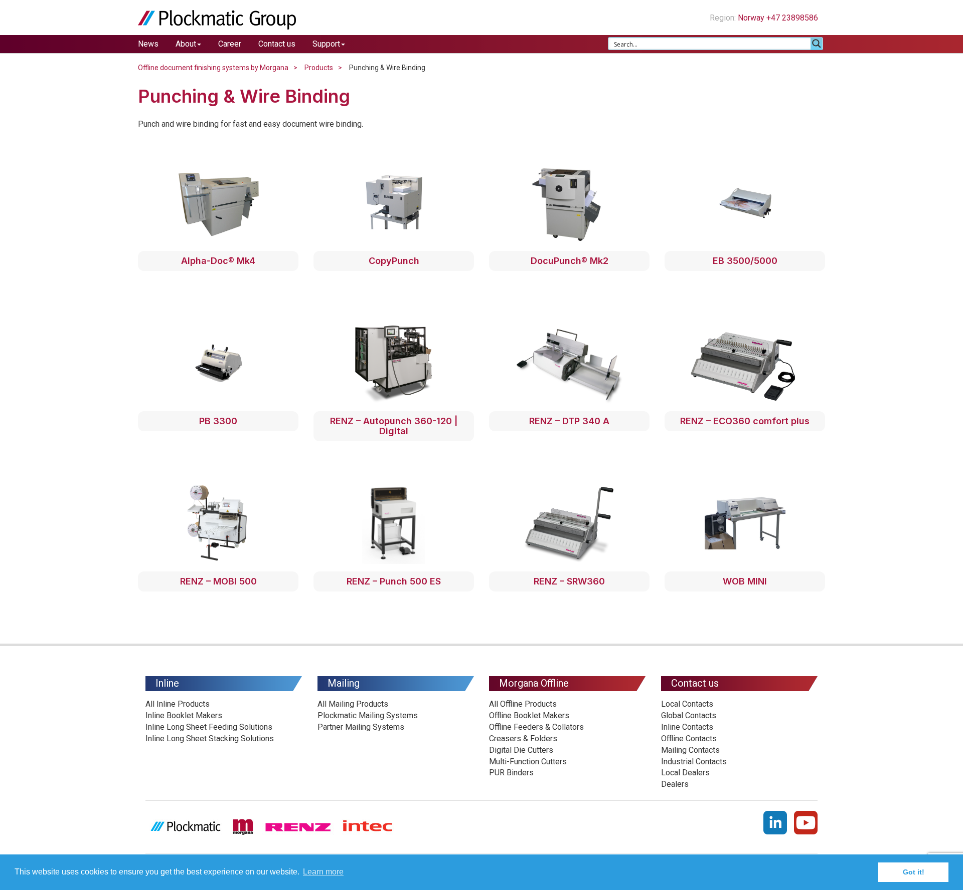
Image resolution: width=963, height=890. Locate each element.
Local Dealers (685, 772)
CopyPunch (394, 260)
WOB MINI (745, 581)
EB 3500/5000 (745, 260)
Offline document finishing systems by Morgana (213, 68)
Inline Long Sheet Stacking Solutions (209, 738)
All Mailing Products (352, 704)
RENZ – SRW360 (569, 581)
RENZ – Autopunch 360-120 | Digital (393, 426)
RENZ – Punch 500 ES (394, 581)
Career (229, 44)
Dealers (675, 784)
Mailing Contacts (690, 750)
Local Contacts (687, 704)
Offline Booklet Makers (529, 715)
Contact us (276, 44)
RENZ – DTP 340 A (569, 421)
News (148, 44)
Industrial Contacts (694, 761)
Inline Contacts (687, 727)
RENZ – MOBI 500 (218, 581)
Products (318, 68)
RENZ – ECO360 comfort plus (745, 421)
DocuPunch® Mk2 (569, 260)
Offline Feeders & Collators (536, 727)
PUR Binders (511, 772)
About (186, 44)
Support (326, 44)
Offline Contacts (689, 738)
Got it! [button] (913, 872)
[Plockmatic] (217, 19)
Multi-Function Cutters (528, 761)
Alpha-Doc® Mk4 (218, 260)
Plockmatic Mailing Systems (367, 715)
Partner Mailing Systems (360, 727)
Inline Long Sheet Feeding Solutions (208, 727)
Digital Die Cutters (521, 750)
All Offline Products (523, 704)
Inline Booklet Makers (183, 715)
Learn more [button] (323, 871)
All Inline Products (177, 704)
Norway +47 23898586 (779, 18)
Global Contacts (688, 715)
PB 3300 (218, 421)
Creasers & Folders (523, 738)
